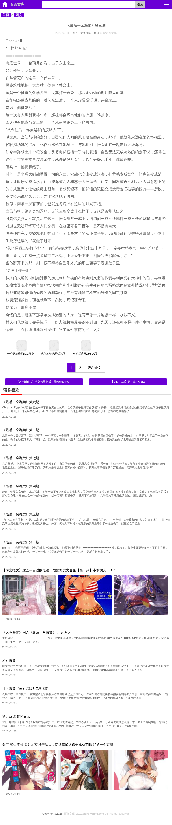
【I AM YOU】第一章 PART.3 (128, 381)
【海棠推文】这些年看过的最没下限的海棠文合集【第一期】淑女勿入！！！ (59, 570)
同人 (75, 33)
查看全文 (94, 368)
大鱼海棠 (85, 33)
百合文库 (17, 4)
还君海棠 (9, 660)
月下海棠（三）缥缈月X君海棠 (25, 688)
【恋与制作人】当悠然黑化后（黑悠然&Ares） (44, 381)
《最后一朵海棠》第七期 (20, 458)
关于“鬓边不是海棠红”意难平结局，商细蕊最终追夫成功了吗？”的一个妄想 (57, 744)
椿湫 (96, 33)
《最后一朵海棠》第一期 (20, 542)
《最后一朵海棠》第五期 (20, 514)
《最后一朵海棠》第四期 (20, 486)
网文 (19, 15)
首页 (5, 15)
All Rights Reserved (97, 813)
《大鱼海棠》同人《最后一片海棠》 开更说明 (36, 632)
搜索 (140, 4)
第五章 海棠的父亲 (16, 716)
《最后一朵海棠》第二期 (20, 430)
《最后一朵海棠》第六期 (20, 402)
